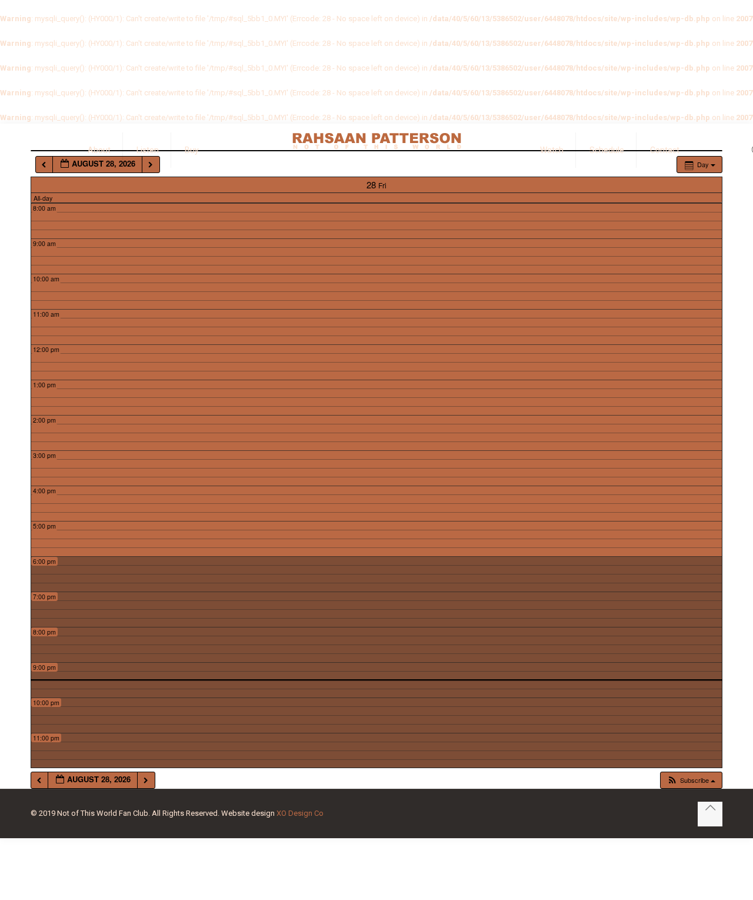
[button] (691, 780)
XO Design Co (300, 813)
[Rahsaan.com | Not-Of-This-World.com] (376, 141)
